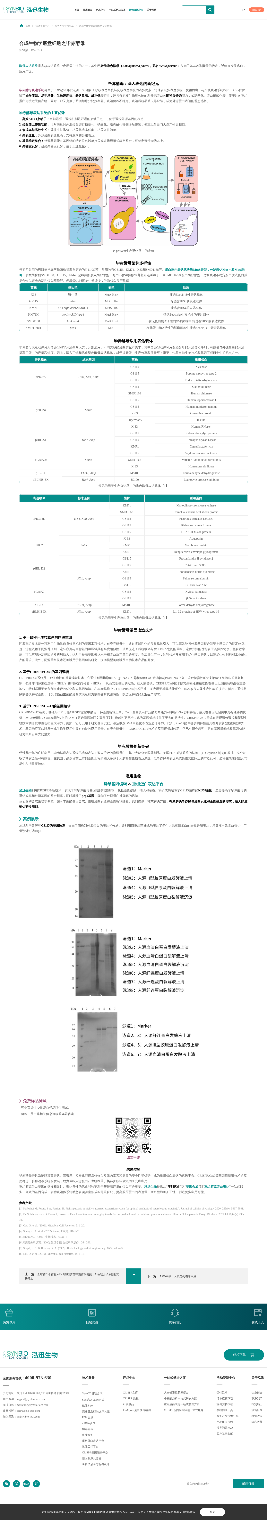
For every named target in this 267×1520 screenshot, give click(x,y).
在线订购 (256, 9)
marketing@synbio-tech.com (32, 1404)
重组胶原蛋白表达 (216, 1186)
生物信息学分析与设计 (95, 1464)
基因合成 (192, 1186)
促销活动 (222, 1392)
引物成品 (128, 1404)
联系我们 (257, 1398)
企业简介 (257, 1392)
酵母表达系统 (28, 66)
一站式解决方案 (117, 9)
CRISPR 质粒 (131, 1398)
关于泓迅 (151, 9)
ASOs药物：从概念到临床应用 (171, 1276)
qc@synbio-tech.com (28, 1410)
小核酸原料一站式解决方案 (180, 1398)
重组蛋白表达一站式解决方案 (182, 1404)
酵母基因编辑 (115, 784)
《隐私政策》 (190, 1512)
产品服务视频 (225, 1421)
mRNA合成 (88, 1423)
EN (243, 9)
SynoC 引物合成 (92, 1393)
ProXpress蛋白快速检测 (137, 1410)
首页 (76, 9)
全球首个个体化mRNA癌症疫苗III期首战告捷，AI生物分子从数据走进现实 (72, 1276)
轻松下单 (239, 1354)
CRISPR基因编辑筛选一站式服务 (183, 1410)
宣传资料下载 (225, 1404)
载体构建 (87, 1405)
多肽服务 (87, 1435)
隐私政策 (257, 1421)
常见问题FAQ (225, 1427)
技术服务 (87, 9)
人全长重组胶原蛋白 (176, 1392)
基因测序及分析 (91, 1458)
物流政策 (257, 1416)
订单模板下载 (225, 1398)
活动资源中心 (136, 9)
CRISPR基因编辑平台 (95, 1452)
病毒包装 (87, 1429)
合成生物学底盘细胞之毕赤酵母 (95, 26)
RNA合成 (87, 1417)
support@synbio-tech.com (31, 1399)
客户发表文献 (225, 1433)
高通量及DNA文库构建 (96, 1411)
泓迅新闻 (257, 1410)
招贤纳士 (257, 1404)
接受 (212, 1512)
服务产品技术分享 (64, 26)
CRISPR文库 (130, 1392)
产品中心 (100, 9)
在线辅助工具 (225, 1410)
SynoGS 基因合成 (93, 1399)
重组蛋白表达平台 (148, 784)
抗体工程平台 (90, 1446)
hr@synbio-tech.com (28, 1416)
